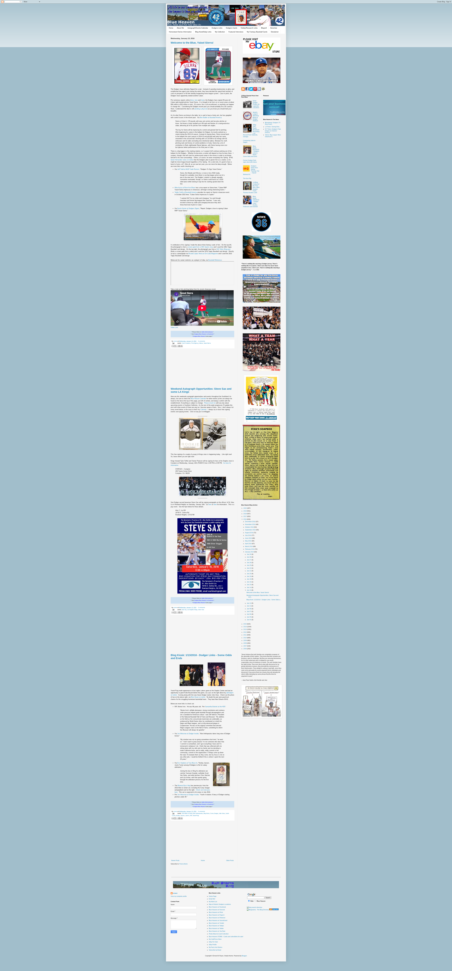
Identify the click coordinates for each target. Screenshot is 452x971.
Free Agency (194, 343)
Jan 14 (249, 587)
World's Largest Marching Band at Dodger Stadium (256, 117)
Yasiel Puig (196, 815)
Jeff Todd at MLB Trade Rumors (188, 169)
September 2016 (250, 530)
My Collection (220, 32)
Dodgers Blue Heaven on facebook (203, 334)
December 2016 (250, 521)
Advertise (273, 28)
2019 (245, 511)
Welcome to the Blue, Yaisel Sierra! (192, 42)
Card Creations (186, 343)
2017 (245, 516)
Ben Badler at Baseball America (211, 117)
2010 (245, 638)
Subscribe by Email (215, 950)
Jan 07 (249, 611)
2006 (245, 649)
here (192, 100)
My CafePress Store (215, 939)
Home (171, 28)
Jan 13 (249, 590)
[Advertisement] (202, 368)
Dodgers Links (217, 28)
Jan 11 (249, 606)
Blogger (244, 956)
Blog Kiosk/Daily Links (203, 32)
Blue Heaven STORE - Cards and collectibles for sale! (226, 936)
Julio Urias (222, 813)
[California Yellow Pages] (274, 910)
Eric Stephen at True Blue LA (187, 763)
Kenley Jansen (180, 815)
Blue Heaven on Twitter (216, 928)
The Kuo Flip (247, 178)
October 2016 (249, 527)
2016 (245, 519)
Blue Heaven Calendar (198, 398)
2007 (245, 646)
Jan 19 (249, 576)
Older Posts (230, 860)
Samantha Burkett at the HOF (215, 706)
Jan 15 (249, 584)
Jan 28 (249, 557)
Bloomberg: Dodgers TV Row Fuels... (272, 123)
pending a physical (201, 109)
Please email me (210, 403)
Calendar (203, 409)
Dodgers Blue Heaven (199, 336)
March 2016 (249, 546)
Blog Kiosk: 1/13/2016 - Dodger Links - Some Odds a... (263, 600)
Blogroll (264, 28)
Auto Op (184, 609)
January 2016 (249, 552)
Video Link (174, 327)
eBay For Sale (213, 942)
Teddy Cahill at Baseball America (186, 192)
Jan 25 (249, 565)
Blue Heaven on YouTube (217, 931)
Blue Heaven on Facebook (217, 907)
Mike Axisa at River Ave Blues (185, 187)
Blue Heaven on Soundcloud (218, 920)
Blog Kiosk (207, 813)
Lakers (187, 815)
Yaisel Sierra (207, 343)
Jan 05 (249, 617)
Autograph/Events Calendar (198, 28)
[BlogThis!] (175, 346)
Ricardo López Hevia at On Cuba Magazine (203, 253)
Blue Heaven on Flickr (216, 912)
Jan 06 (249, 614)
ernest (176, 341)
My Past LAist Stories (215, 947)
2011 (245, 635)
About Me (180, 28)
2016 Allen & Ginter (187, 813)
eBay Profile (213, 944)
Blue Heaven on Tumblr (216, 923)
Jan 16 (249, 582)
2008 (245, 643)
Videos (201, 343)
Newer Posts (175, 860)
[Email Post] (173, 343)
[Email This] (173, 346)
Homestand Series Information (180, 32)
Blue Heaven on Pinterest (217, 918)
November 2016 (250, 524)
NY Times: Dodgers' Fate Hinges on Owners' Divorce (273, 130)
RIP (191, 815)
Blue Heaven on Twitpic (216, 926)
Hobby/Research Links (249, 28)
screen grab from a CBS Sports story (201, 247)
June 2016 (248, 538)
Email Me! (212, 899)
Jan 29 (249, 554)
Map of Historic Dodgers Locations (220, 904)
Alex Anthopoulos (198, 813)
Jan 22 (249, 568)
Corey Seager (214, 813)
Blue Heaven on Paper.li (216, 915)
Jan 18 (249, 579)
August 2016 (249, 533)
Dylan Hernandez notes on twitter (182, 160)
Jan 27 (249, 560)
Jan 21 (249, 571)
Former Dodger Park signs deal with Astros (250, 161)
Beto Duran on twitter (198, 697)
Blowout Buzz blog (184, 785)
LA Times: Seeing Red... (272, 127)
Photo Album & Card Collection (219, 934)
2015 (245, 624)
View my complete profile (179, 896)
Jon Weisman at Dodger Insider (188, 733)
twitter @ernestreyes (207, 332)
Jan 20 (249, 573)
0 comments (201, 341)
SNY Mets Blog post (223, 249)
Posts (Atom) (183, 864)
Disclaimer (275, 32)
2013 (245, 629)
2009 (245, 640)
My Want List (213, 901)
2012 (245, 632)
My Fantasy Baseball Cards (257, 32)
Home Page (212, 896)
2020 (245, 508)
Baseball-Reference (215, 260)
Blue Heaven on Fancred (217, 910)
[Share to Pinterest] (181, 346)
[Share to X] (177, 346)
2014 (245, 627)
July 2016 (248, 535)
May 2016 (248, 541)
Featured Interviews (235, 32)
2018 (245, 514)
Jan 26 (249, 562)
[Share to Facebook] (179, 346)
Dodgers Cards (231, 28)
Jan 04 (249, 620)
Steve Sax (201, 609)
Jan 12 (249, 603)
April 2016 (248, 543)
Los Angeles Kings (192, 609)
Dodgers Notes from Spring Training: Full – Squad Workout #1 (251, 170)
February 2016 (250, 549)
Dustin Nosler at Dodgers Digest (188, 208)
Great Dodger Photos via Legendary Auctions (256, 104)
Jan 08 (249, 609)
